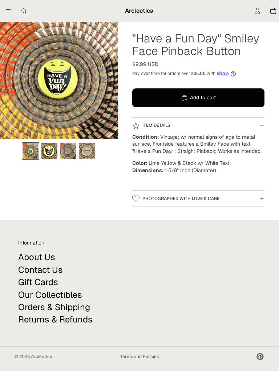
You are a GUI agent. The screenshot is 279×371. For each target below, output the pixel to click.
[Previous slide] (8, 80)
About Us (36, 257)
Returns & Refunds (55, 319)
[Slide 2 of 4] (49, 151)
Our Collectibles (50, 294)
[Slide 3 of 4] (68, 151)
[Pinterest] (260, 356)
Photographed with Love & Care (180, 198)
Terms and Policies (139, 356)
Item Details (156, 125)
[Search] (24, 11)
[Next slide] (109, 80)
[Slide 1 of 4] (31, 151)
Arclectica (41, 356)
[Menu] (8, 11)
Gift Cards (38, 282)
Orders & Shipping (54, 307)
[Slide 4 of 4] (87, 151)
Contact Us (40, 269)
